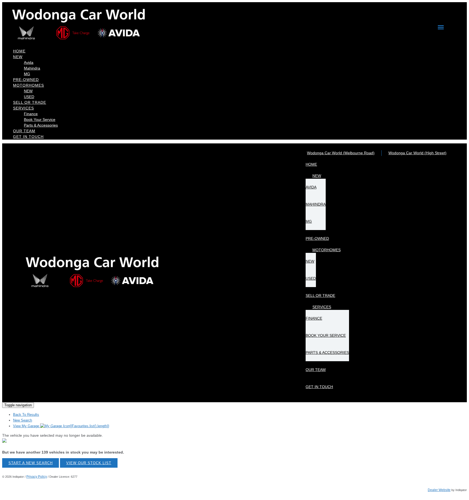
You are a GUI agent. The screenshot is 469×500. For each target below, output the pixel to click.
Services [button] (23, 108)
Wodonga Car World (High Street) (417, 153)
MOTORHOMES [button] (28, 85)
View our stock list (88, 463)
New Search (22, 420)
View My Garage (61, 426)
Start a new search (30, 463)
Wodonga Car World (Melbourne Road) (341, 153)
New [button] (18, 57)
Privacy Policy (36, 477)
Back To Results (26, 415)
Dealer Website (439, 490)
